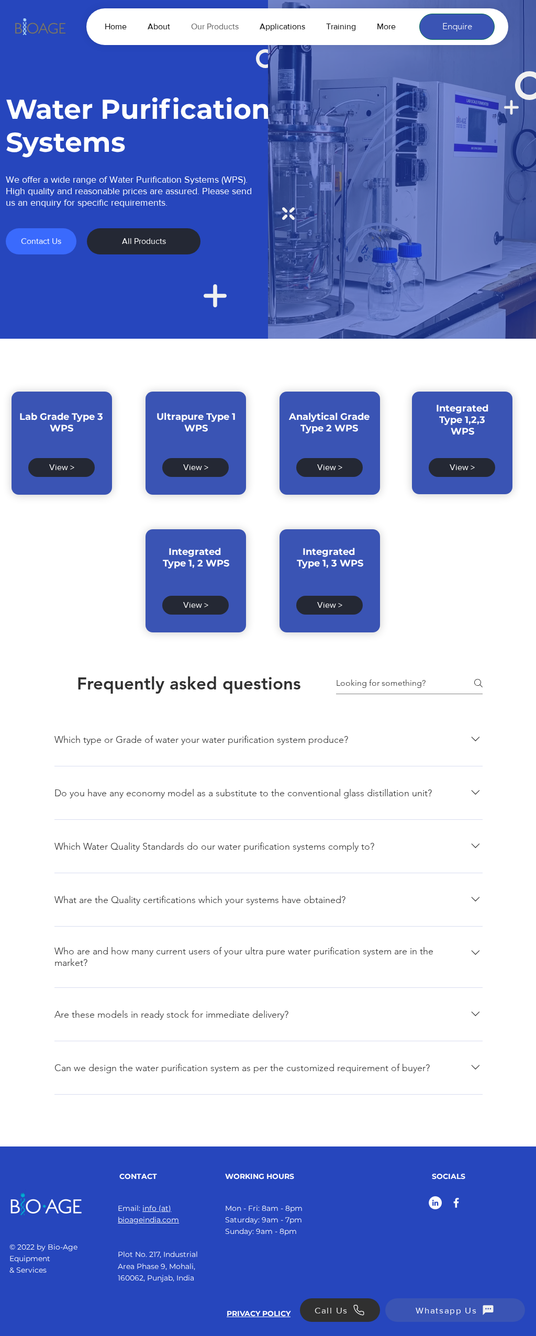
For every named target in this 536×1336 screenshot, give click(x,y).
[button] (457, 27)
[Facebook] (456, 1202)
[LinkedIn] (435, 1202)
